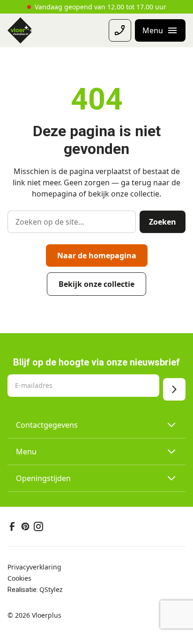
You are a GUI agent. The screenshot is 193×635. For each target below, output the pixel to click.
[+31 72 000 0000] (120, 30)
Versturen (174, 389)
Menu (26, 451)
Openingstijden (43, 478)
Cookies (19, 578)
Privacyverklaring (34, 566)
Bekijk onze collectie (96, 284)
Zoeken (162, 222)
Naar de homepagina (96, 255)
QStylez (51, 589)
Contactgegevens (47, 425)
